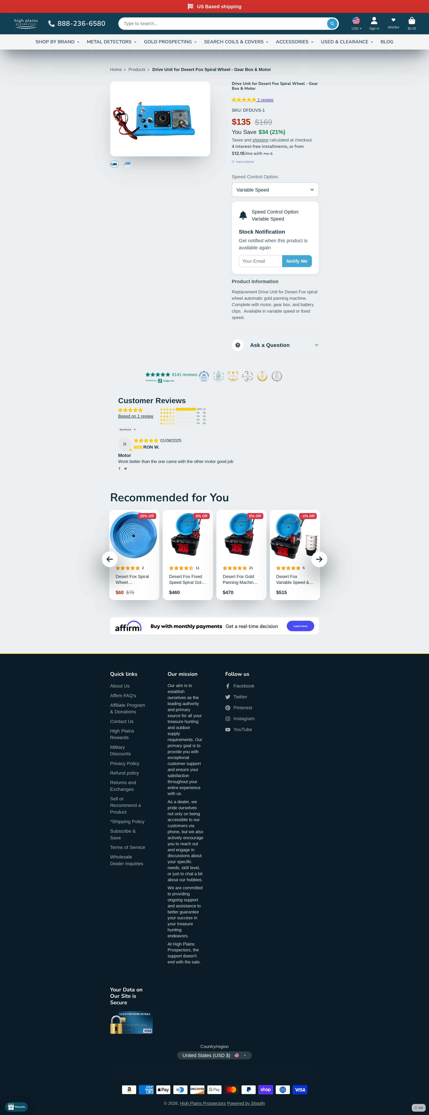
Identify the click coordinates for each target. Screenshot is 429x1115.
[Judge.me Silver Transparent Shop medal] (247, 376)
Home (116, 69)
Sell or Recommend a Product (125, 805)
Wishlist (393, 23)
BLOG (387, 42)
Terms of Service (127, 847)
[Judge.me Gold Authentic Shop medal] (233, 376)
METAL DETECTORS (109, 42)
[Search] (332, 23)
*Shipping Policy (127, 821)
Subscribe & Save (123, 834)
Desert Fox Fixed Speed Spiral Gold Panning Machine (188, 555)
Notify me (297, 261)
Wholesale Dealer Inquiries (126, 860)
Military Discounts (120, 750)
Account (374, 23)
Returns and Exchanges (123, 786)
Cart (412, 23)
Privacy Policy (124, 763)
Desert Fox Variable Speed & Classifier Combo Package (295, 555)
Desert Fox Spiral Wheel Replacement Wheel (134, 555)
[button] (244, 99)
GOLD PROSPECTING (168, 42)
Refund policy (124, 773)
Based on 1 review (135, 416)
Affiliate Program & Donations (127, 708)
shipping (260, 140)
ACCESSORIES (292, 42)
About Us (120, 686)
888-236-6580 (81, 23)
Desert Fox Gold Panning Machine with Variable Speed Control (241, 555)
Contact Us (122, 721)
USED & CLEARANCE (344, 42)
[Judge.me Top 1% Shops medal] (262, 376)
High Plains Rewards (122, 734)
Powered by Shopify (246, 1103)
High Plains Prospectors (203, 1103)
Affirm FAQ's (123, 695)
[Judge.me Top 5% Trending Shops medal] (276, 376)
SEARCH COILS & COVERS (234, 42)
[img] (147, 440)
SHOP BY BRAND (55, 42)
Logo (26, 23)
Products (137, 69)
